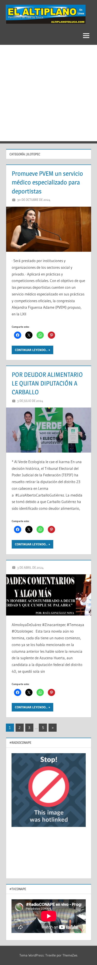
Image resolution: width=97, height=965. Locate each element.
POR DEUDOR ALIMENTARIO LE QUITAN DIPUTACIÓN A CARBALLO (47, 383)
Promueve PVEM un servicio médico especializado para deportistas (47, 182)
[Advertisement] (48, 93)
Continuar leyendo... (31, 350)
